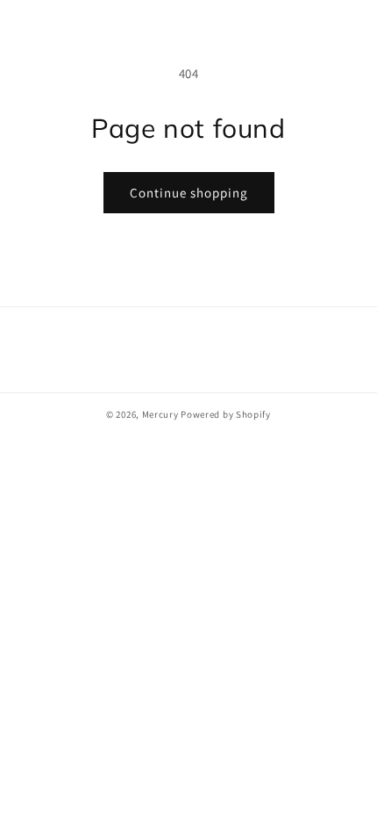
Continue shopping (189, 192)
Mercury (160, 414)
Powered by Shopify (226, 414)
